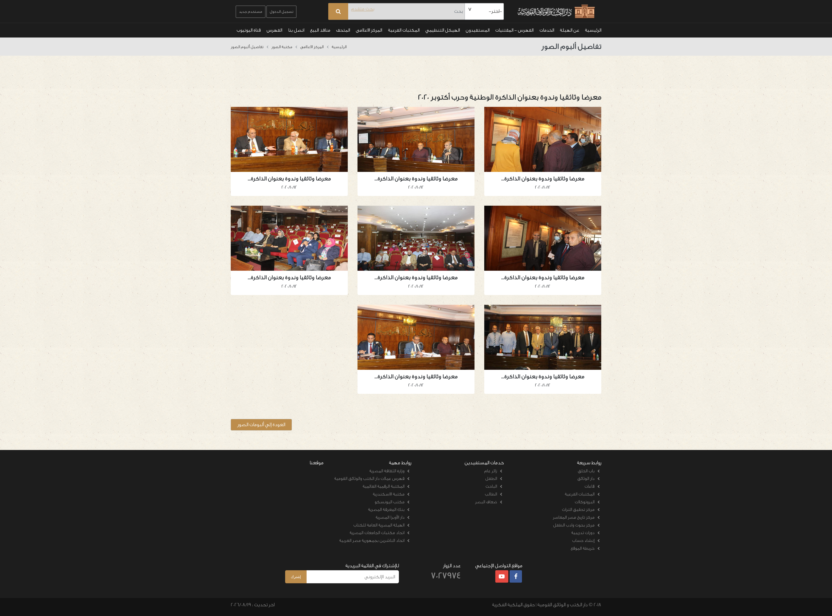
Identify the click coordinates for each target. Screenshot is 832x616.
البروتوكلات (585, 502)
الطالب (491, 494)
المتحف (343, 30)
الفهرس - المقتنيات (514, 30)
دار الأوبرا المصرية (390, 517)
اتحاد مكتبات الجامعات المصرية (377, 532)
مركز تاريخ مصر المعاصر (574, 517)
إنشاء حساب (583, 540)
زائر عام (490, 471)
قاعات (590, 486)
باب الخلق (586, 471)
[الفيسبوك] (515, 576)
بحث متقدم (362, 9)
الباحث (491, 486)
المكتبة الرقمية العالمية (384, 486)
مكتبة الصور (281, 47)
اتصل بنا (296, 30)
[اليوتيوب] (501, 576)
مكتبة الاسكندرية (389, 494)
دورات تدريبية (583, 532)
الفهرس (274, 30)
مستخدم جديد (250, 12)
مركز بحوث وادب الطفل (574, 525)
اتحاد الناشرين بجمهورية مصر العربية (372, 540)
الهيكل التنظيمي (442, 30)
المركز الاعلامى (369, 30)
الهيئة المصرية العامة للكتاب (379, 525)
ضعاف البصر (486, 502)
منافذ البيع (320, 30)
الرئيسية (593, 30)
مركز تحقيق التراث (578, 509)
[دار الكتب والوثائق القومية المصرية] (555, 11)
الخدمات (547, 30)
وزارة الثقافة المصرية (387, 471)
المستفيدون (477, 30)
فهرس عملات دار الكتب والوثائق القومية (369, 478)
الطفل (491, 478)
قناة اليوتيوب (249, 30)
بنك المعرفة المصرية (386, 509)
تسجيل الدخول (281, 12)
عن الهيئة (569, 30)
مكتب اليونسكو (390, 502)
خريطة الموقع (583, 548)
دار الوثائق (586, 478)
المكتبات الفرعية (403, 30)
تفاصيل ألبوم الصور (247, 47)
